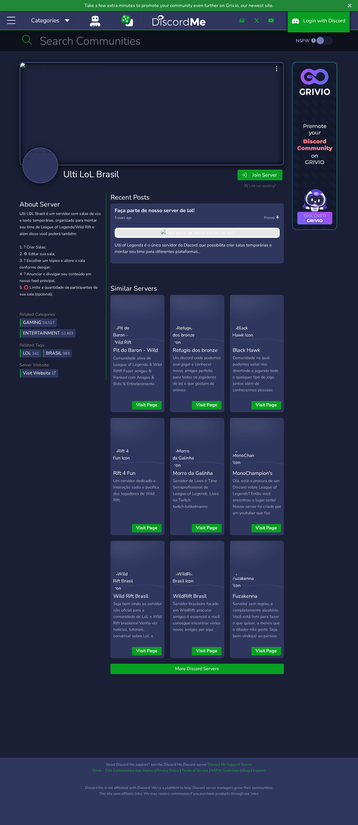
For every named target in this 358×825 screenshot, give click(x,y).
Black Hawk (246, 350)
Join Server (264, 175)
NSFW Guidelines (225, 770)
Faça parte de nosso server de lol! (154, 210)
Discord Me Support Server (230, 764)
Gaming (39, 322)
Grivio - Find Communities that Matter (123, 770)
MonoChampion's (252, 473)
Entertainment (48, 333)
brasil (58, 353)
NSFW (303, 41)
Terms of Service (195, 770)
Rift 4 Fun (124, 473)
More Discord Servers (197, 669)
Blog (246, 770)
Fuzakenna (245, 595)
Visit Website (37, 373)
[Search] (27, 40)
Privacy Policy (167, 770)
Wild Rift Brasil (130, 595)
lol (31, 353)
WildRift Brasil (189, 595)
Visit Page (146, 405)
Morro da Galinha (193, 473)
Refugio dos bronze (195, 350)
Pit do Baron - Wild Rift (135, 354)
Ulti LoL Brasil (91, 174)
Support (259, 770)
